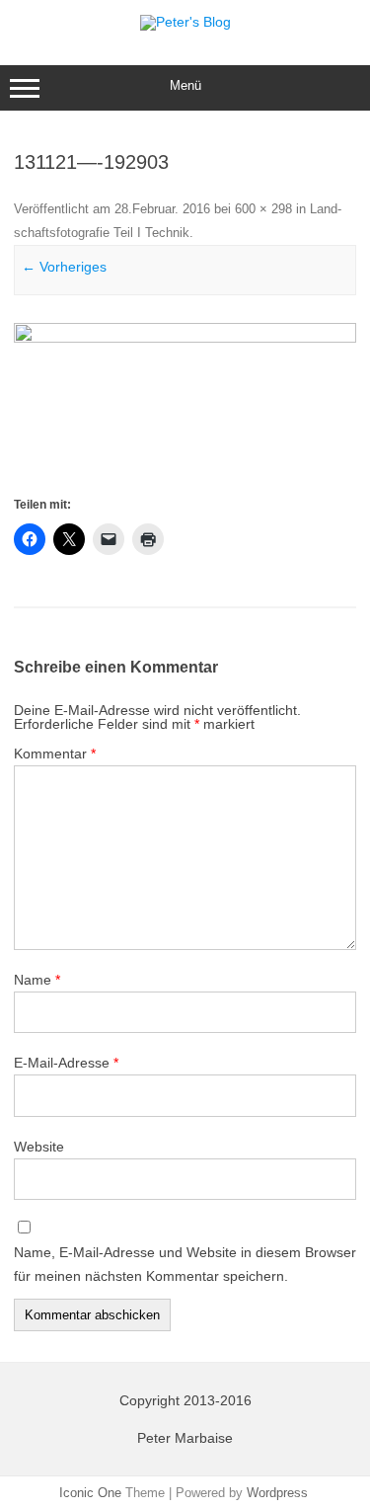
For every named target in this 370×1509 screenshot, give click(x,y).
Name (37, 980)
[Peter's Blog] (185, 22)
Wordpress (277, 1492)
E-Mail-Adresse (66, 1063)
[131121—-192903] (185, 408)
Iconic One (90, 1492)
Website (39, 1146)
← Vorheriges (64, 267)
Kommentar (55, 753)
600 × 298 (263, 208)
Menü (185, 85)
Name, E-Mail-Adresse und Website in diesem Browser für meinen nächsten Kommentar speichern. (185, 1264)
